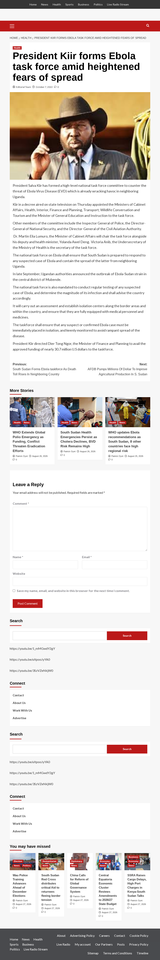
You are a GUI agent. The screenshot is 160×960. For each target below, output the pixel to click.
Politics (98, 4)
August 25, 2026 (135, 456)
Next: (117, 369)
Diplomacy (76, 861)
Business (83, 4)
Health (57, 4)
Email (87, 557)
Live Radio (63, 944)
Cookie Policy (139, 935)
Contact (18, 695)
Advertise (19, 718)
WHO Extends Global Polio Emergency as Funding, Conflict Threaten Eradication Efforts (29, 442)
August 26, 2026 (40, 456)
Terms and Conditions (117, 953)
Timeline (142, 953)
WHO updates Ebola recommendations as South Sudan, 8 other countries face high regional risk (124, 442)
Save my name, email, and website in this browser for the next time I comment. (73, 591)
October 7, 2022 (44, 86)
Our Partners (104, 944)
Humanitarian (49, 861)
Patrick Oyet (22, 456)
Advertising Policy (82, 935)
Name (18, 557)
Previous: (44, 369)
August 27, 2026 (23, 904)
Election (18, 861)
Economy (105, 861)
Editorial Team (23, 86)
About (61, 935)
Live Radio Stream (118, 4)
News (44, 4)
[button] (14, 25)
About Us (19, 703)
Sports (69, 4)
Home (33, 4)
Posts (121, 944)
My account (83, 944)
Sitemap (93, 953)
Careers (104, 935)
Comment (21, 503)
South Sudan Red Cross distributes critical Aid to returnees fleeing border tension (50, 887)
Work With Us (22, 710)
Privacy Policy (138, 944)
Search (16, 621)
